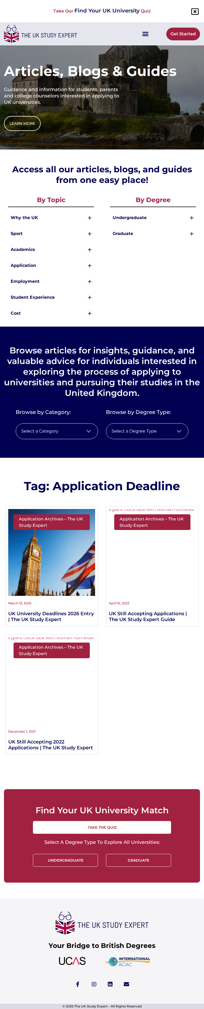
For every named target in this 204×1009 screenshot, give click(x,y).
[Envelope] (126, 984)
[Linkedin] (110, 984)
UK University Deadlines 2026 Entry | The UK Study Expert (51, 616)
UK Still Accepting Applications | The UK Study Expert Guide (148, 616)
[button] (145, 34)
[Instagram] (94, 984)
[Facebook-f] (77, 984)
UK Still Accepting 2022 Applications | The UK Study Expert (50, 745)
